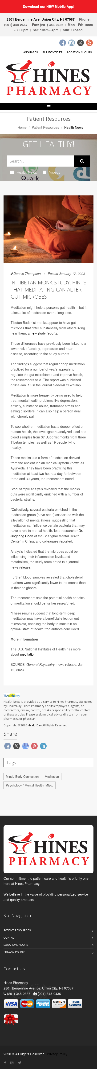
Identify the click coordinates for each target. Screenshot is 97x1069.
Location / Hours (79, 52)
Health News (27, 172)
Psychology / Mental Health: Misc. (29, 785)
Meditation (52, 776)
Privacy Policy (14, 952)
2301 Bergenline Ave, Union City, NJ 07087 (41, 19)
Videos (54, 172)
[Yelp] (89, 43)
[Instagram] (71, 43)
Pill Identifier (52, 52)
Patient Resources (45, 127)
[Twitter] (80, 43)
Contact (10, 937)
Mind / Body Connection (22, 776)
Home (22, 127)
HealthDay (35, 725)
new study (38, 333)
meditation (28, 654)
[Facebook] (62, 43)
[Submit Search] (82, 161)
